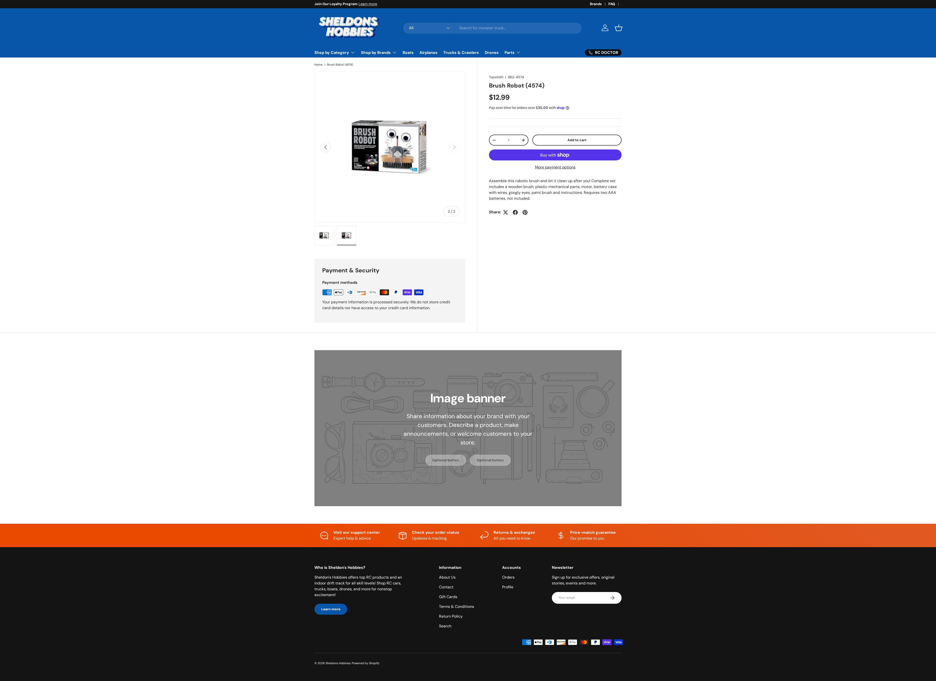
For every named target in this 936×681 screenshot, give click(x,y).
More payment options (555, 167)
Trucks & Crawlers (461, 52)
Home (318, 65)
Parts (510, 52)
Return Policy (451, 616)
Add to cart (576, 140)
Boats (408, 52)
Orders (508, 577)
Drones (492, 52)
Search (445, 626)
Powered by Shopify (366, 663)
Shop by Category (331, 52)
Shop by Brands (376, 52)
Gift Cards (448, 596)
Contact (446, 587)
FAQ (611, 4)
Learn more (368, 4)
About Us (447, 577)
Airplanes (428, 52)
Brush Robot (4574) (340, 65)
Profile (507, 587)
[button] (618, 27)
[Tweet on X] (505, 212)
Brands (596, 4)
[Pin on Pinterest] (525, 212)
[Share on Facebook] (515, 212)
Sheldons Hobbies (338, 663)
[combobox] (492, 27)
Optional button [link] (445, 460)
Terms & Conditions (456, 606)
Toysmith (496, 77)
